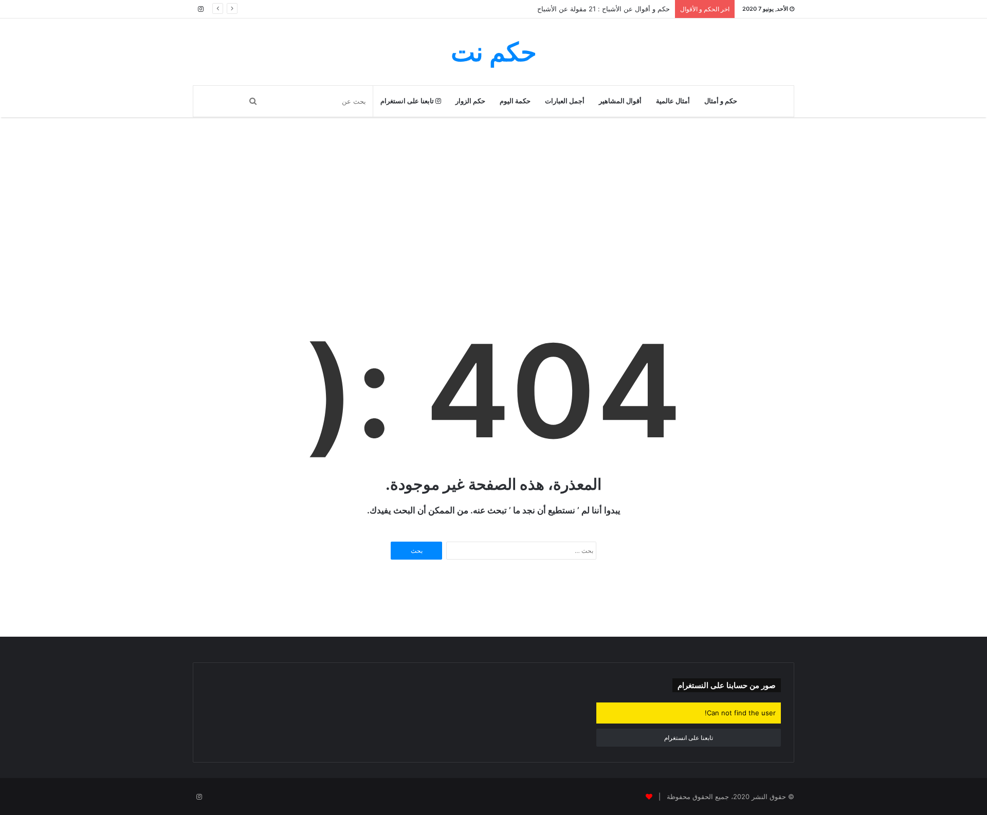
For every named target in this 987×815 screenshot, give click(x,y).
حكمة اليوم (515, 101)
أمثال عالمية (673, 101)
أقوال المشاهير (620, 101)
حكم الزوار (470, 101)
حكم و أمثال (720, 101)
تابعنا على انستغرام (407, 101)
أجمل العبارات (564, 101)
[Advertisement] (493, 230)
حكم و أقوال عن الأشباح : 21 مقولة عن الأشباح (603, 9)
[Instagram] (200, 9)
